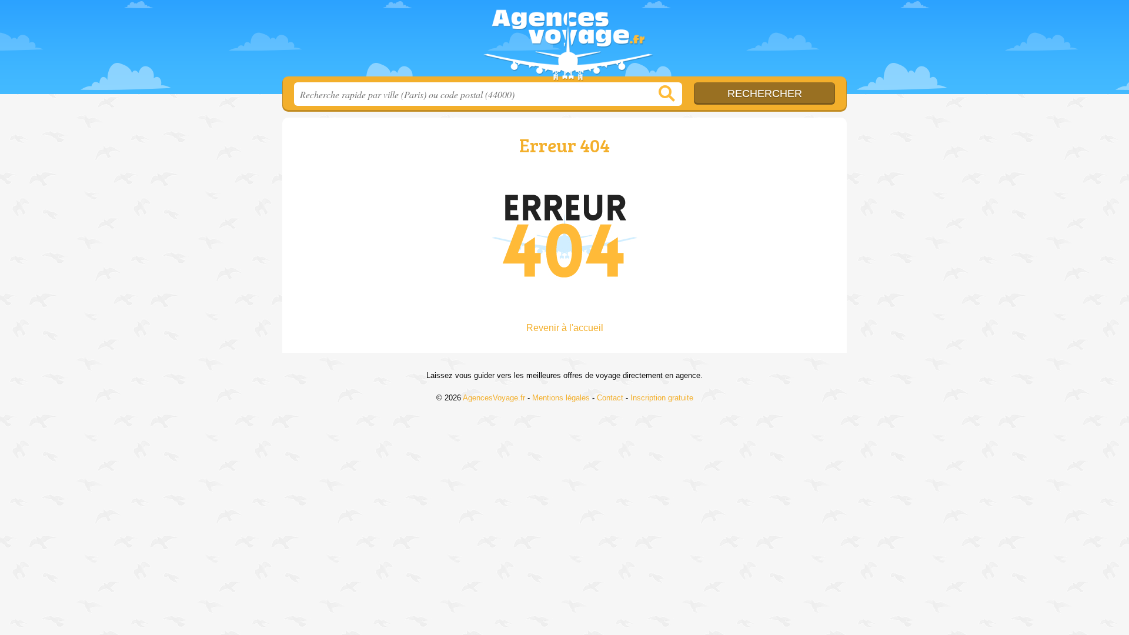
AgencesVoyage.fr (564, 41)
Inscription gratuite (661, 397)
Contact (610, 397)
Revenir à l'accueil (564, 328)
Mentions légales (561, 397)
